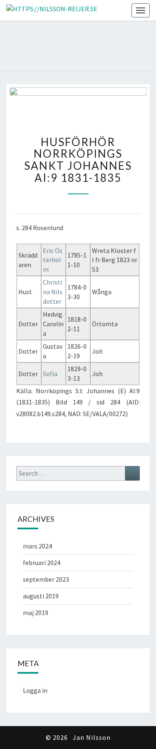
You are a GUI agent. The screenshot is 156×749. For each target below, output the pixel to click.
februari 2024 (41, 562)
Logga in (35, 690)
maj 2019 (35, 612)
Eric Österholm (52, 260)
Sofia (50, 374)
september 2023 (46, 579)
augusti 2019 (41, 596)
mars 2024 (37, 546)
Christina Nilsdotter (52, 291)
